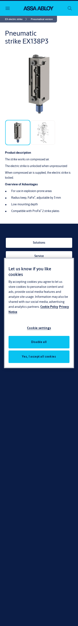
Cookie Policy (49, 307)
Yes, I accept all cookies (39, 356)
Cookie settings (39, 328)
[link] (16, 19)
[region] (39, 313)
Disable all (39, 342)
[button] (42, 19)
